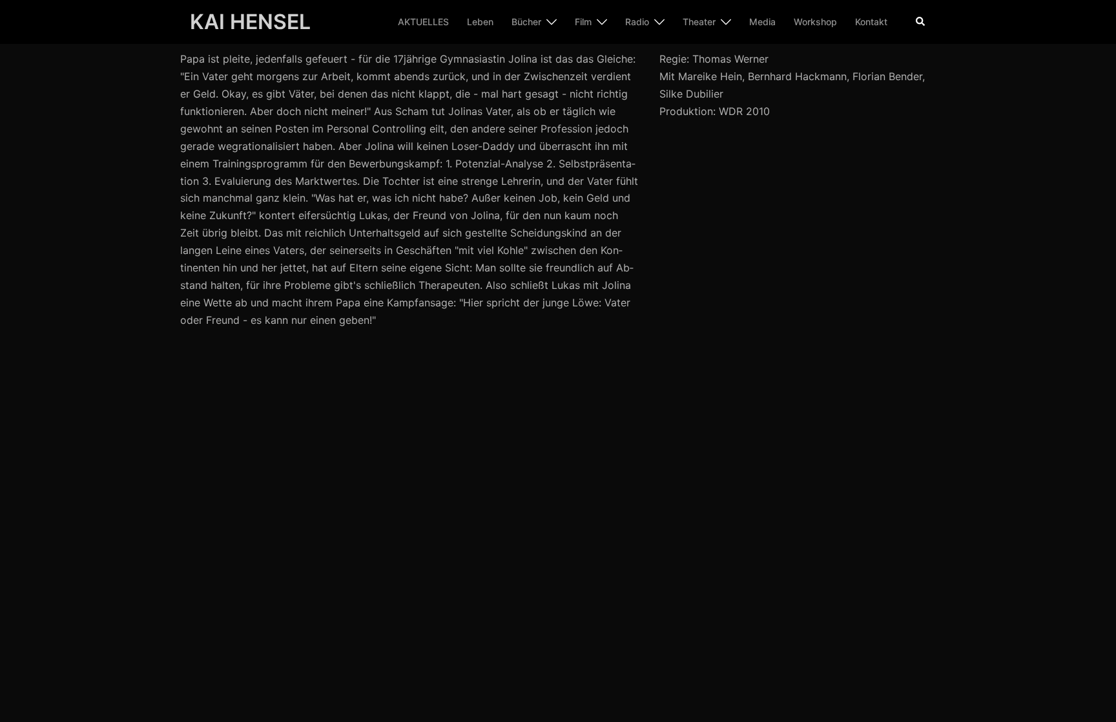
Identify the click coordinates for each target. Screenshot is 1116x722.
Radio (637, 21)
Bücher (526, 21)
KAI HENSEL (250, 21)
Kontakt (871, 21)
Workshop (815, 21)
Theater (699, 21)
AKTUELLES (423, 21)
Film (583, 21)
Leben (480, 21)
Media (762, 21)
